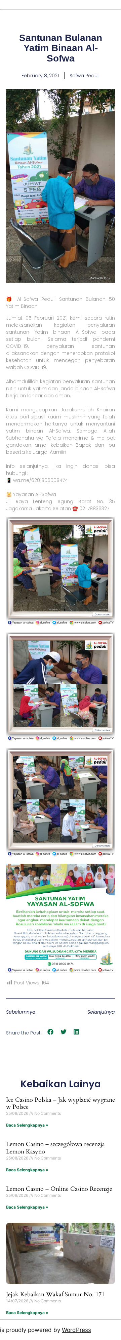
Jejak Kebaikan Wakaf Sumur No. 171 (55, 1294)
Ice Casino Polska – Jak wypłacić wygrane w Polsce (60, 1103)
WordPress (76, 1330)
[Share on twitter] (64, 1032)
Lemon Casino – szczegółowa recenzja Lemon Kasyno (55, 1148)
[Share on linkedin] (76, 1032)
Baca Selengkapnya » (27, 1125)
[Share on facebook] (50, 1032)
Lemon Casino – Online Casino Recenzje (59, 1189)
